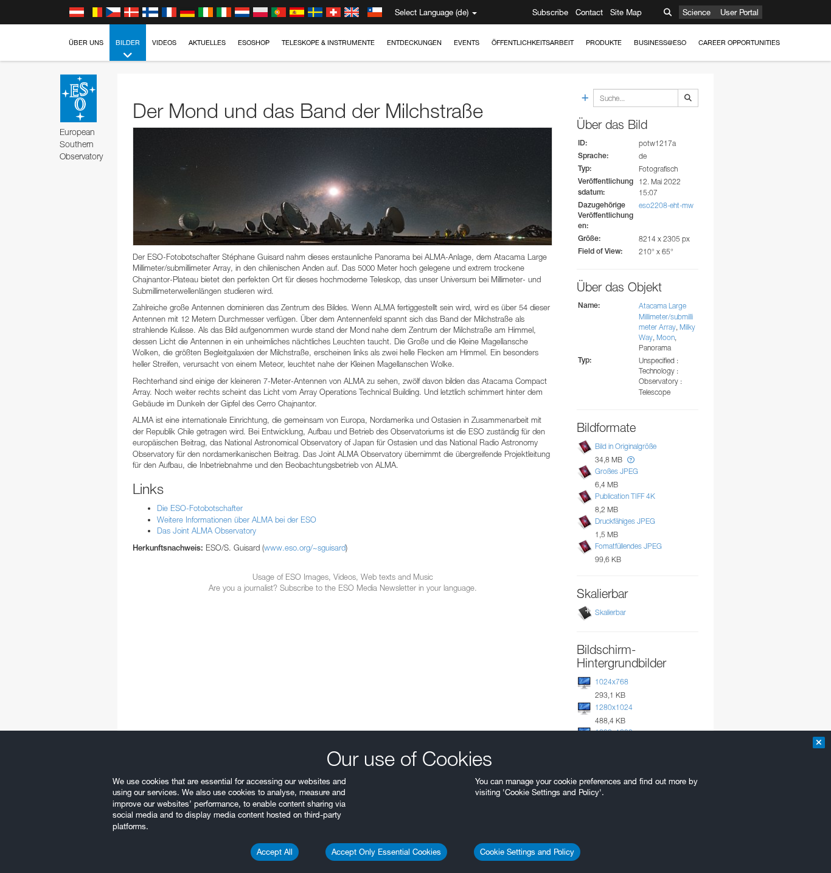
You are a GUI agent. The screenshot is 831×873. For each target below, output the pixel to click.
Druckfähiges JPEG (625, 521)
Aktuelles (207, 42)
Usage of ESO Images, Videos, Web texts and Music (342, 577)
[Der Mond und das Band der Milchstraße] (342, 186)
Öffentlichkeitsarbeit (533, 42)
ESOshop (253, 42)
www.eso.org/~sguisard (305, 547)
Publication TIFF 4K (625, 496)
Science (697, 12)
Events (466, 42)
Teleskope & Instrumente (328, 42)
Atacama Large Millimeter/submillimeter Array (666, 316)
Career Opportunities (739, 42)
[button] (631, 459)
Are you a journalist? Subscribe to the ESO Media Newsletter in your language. (343, 588)
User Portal (739, 12)
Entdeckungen (414, 42)
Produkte (604, 42)
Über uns (86, 42)
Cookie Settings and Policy (527, 852)
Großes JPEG (616, 471)
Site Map (626, 12)
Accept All (275, 852)
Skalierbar (610, 612)
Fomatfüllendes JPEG (628, 546)
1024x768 (611, 681)
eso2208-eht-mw (666, 205)
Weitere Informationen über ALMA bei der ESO (236, 519)
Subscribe (550, 12)
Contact (589, 12)
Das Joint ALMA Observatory (206, 530)
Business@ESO (660, 42)
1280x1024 (614, 707)
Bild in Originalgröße (625, 446)
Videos (164, 42)
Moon (665, 337)
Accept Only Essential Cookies (386, 852)
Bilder (128, 42)
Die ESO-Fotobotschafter (200, 508)
